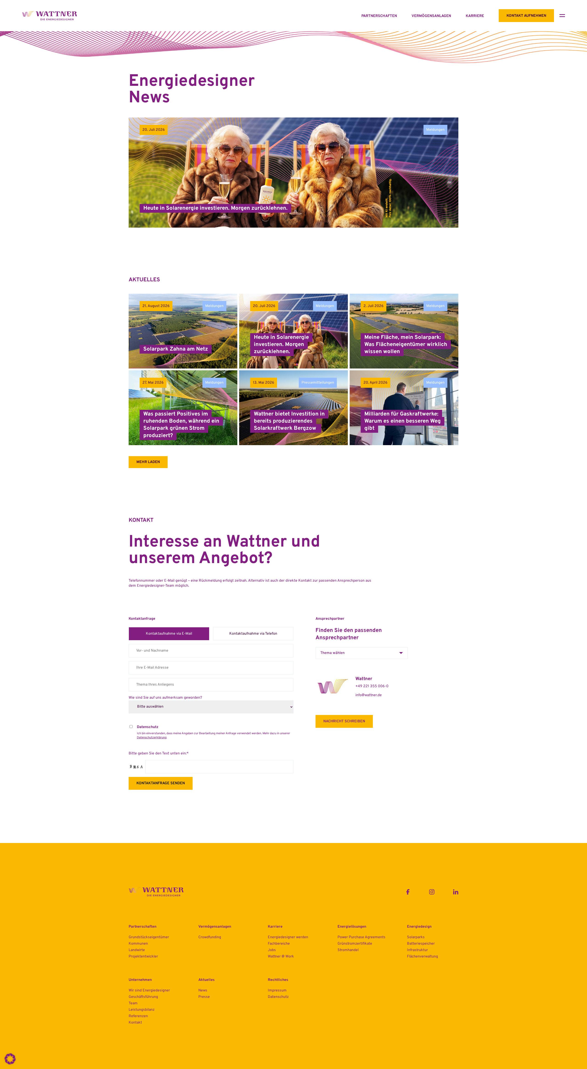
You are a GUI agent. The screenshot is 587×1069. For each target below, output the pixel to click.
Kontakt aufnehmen (526, 16)
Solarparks (416, 937)
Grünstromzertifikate (355, 943)
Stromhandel (348, 950)
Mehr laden (148, 462)
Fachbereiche (279, 943)
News (202, 990)
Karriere (475, 16)
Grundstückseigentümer (149, 937)
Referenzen (138, 1016)
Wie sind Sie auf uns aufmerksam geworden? (165, 697)
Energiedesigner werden (288, 937)
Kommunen (138, 943)
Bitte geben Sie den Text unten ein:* (159, 753)
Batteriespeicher (421, 943)
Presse (204, 997)
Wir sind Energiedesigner (149, 990)
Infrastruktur (417, 950)
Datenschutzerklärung (151, 738)
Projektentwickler (143, 956)
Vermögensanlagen (431, 16)
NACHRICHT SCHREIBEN (344, 721)
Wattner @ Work (281, 956)
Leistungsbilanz (142, 1010)
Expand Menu (562, 15)
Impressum (277, 990)
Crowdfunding (209, 937)
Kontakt (135, 1022)
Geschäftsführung (143, 997)
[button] (10, 1059)
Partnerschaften (379, 16)
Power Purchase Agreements (361, 937)
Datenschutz (278, 997)
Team (133, 1003)
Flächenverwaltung (422, 956)
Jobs (272, 950)
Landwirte (137, 950)
